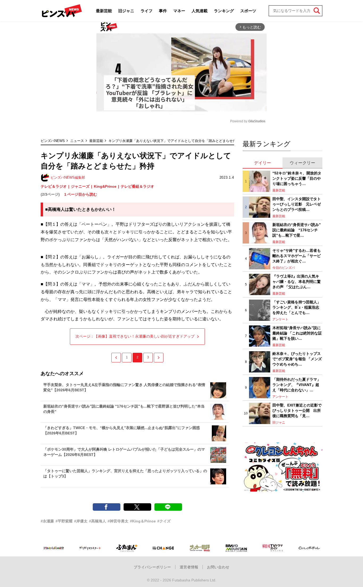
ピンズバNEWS (53, 140)
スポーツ (248, 11)
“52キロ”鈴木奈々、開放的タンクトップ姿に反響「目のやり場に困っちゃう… (296, 178)
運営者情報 (189, 567)
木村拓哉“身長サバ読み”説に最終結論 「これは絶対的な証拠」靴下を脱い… (297, 333)
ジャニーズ (80, 186)
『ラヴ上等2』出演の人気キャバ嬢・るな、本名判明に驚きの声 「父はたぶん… (296, 281)
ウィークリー (302, 163)
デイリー (262, 163)
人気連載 (200, 11)
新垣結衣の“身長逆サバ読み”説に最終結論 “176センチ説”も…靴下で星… (296, 230)
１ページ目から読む (80, 194)
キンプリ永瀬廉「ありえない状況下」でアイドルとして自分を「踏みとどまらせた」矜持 (177, 140)
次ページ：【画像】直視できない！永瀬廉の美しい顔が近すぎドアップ (135, 336)
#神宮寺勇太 (118, 521)
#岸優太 (80, 521)
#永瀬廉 (47, 521)
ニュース (77, 140)
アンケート (280, 319)
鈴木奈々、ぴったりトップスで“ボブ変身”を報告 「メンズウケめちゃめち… (297, 358)
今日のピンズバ (283, 267)
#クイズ (164, 521)
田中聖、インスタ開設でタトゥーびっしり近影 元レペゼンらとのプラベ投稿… (296, 204)
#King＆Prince (143, 521)
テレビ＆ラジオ (54, 186)
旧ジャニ (126, 11)
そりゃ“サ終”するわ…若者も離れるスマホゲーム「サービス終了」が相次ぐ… (296, 255)
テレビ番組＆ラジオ (137, 186)
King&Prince (105, 186)
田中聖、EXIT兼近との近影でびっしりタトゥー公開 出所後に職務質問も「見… (297, 410)
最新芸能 (104, 11)
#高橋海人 (97, 521)
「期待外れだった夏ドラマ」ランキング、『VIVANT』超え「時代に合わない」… (296, 384)
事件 (163, 11)
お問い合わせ (218, 567)
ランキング (224, 11)
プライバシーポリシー (152, 567)
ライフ (147, 11)
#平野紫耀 (64, 521)
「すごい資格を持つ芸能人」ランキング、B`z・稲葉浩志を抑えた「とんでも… (296, 307)
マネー (179, 11)
